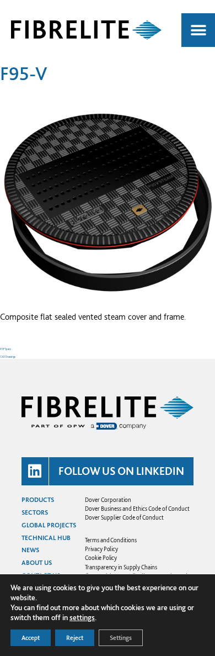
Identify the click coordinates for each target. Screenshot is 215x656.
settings (82, 617)
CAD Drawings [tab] (7, 356)
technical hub (46, 538)
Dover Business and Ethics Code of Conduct (137, 508)
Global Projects (49, 525)
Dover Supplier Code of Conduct (124, 517)
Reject (74, 638)
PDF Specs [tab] (5, 349)
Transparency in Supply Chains (121, 567)
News (30, 550)
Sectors (35, 512)
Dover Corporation (108, 500)
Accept (31, 638)
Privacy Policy (101, 549)
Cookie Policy (101, 558)
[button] (198, 30)
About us (37, 563)
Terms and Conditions (110, 540)
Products (38, 500)
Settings (121, 638)
